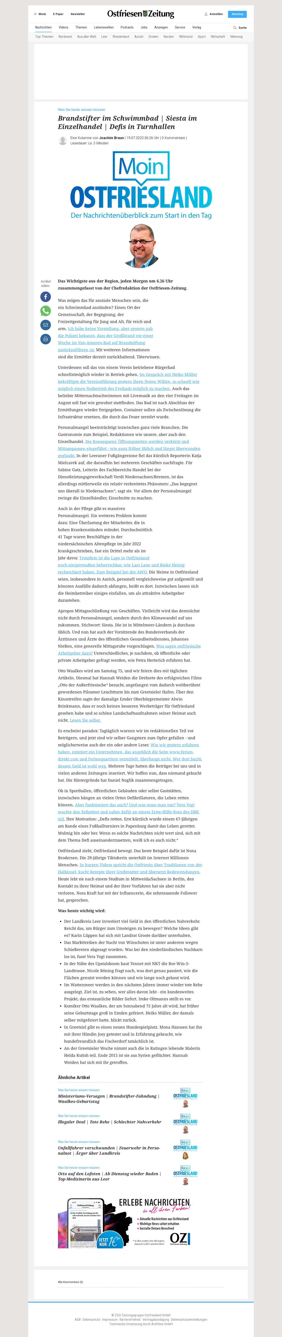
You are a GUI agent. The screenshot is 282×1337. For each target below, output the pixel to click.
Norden (169, 36)
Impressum (110, 1319)
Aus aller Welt (86, 36)
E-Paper (58, 14)
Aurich (138, 36)
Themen (81, 27)
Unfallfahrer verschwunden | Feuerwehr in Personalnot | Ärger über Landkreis (109, 1150)
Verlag (196, 27)
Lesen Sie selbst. (85, 720)
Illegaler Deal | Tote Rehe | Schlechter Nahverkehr (109, 1121)
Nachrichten (43, 27)
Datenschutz (91, 1319)
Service (180, 27)
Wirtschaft (218, 36)
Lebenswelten (104, 27)
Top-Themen (44, 36)
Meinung (236, 36)
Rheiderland (121, 36)
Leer (104, 36)
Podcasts (127, 27)
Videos (63, 27)
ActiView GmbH (162, 1324)
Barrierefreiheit (130, 1319)
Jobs (144, 27)
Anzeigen (161, 27)
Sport (202, 36)
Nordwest (65, 36)
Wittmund (186, 36)
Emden (153, 36)
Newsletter (78, 14)
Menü (42, 14)
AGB (78, 1319)
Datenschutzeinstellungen (189, 1319)
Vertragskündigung (156, 1319)
